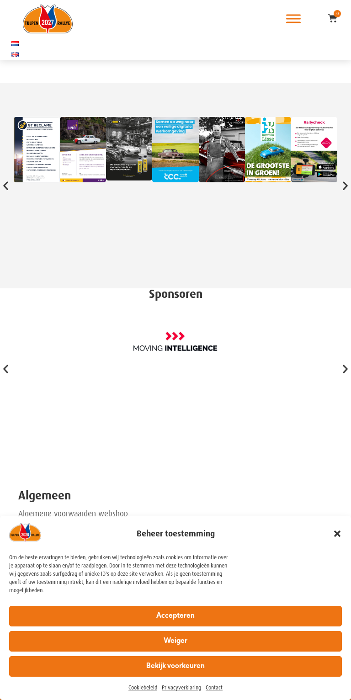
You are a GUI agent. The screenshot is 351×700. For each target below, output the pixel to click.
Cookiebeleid (142, 687)
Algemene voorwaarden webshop (73, 514)
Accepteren (175, 616)
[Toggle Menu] (293, 19)
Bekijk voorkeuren (175, 666)
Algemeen (44, 495)
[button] (337, 533)
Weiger (175, 641)
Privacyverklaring (181, 687)
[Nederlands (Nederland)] (15, 43)
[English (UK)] (15, 54)
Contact (214, 687)
